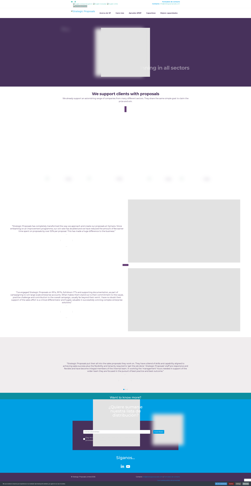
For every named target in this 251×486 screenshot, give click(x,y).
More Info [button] (245, 484)
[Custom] (78, 2)
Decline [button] (231, 484)
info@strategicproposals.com (170, 4)
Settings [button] (238, 484)
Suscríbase (158, 432)
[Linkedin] (75, 2)
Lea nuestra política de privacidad (168, 480)
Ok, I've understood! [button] (221, 484)
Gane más (120, 13)
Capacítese (151, 13)
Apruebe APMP (135, 13)
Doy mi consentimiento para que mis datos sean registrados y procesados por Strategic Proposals (112, 439)
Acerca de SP (105, 13)
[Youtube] (72, 2)
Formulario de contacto (171, 2)
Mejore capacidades (169, 13)
